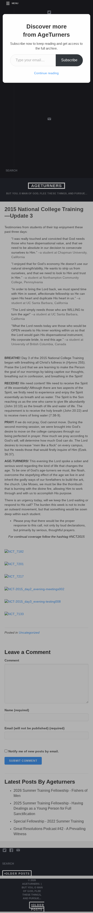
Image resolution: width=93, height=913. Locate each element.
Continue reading (46, 73)
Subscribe (69, 60)
